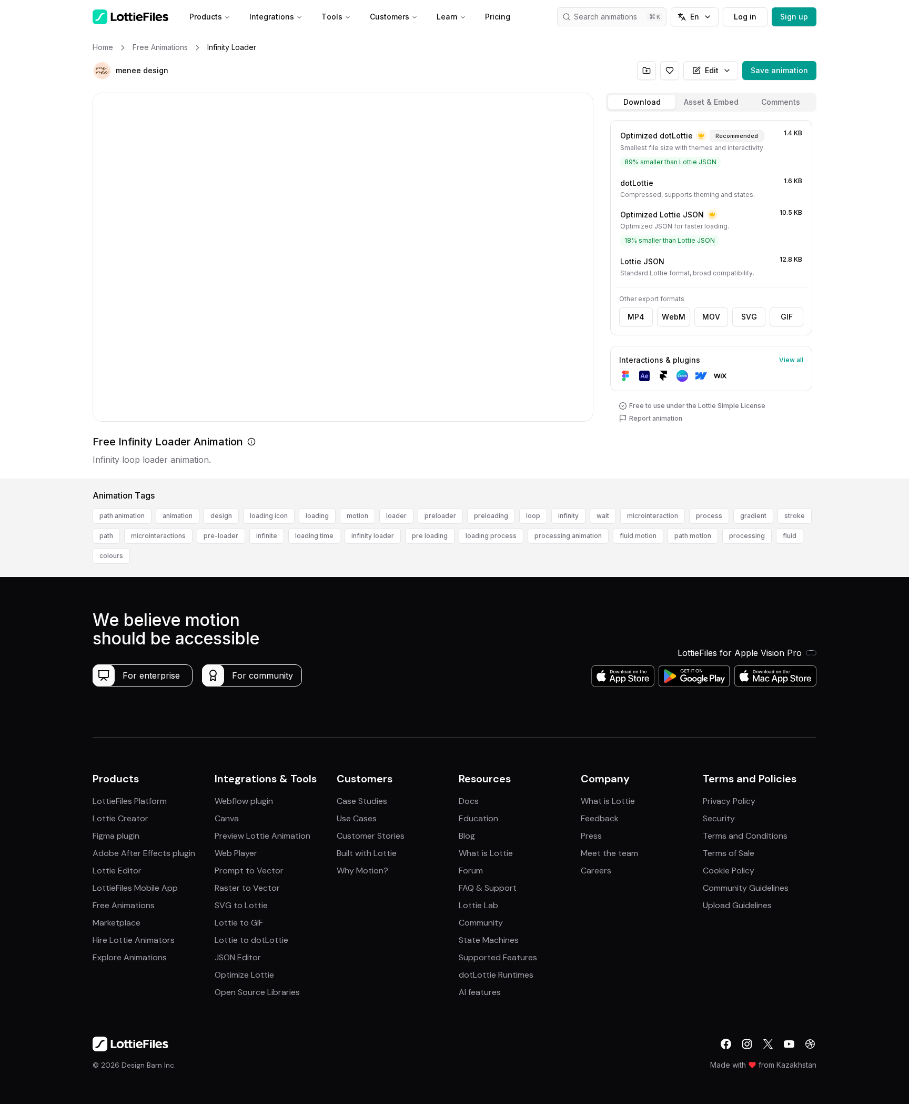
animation (178, 516)
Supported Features (498, 957)
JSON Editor (238, 957)
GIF (787, 316)
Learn (447, 16)
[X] (768, 1044)
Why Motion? (362, 870)
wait (603, 516)
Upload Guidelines (737, 905)
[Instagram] (747, 1044)
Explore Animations (130, 957)
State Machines (489, 940)
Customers (389, 16)
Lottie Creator (120, 818)
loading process (491, 536)
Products (205, 16)
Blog (467, 835)
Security (719, 818)
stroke (794, 516)
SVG (749, 316)
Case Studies (362, 801)
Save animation (779, 70)
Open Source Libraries (257, 992)
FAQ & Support (488, 887)
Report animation (655, 418)
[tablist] (711, 102)
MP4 (636, 316)
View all (791, 360)
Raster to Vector (247, 887)
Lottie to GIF (239, 922)
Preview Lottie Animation (262, 835)
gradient (753, 516)
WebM (673, 316)
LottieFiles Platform (130, 801)
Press (591, 835)
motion (357, 516)
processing (747, 536)
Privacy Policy (729, 801)
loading (317, 516)
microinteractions (158, 536)
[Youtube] (789, 1044)
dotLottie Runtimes (496, 974)
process (709, 516)
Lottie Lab (478, 905)
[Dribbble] (810, 1044)
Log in (745, 16)
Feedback (600, 818)
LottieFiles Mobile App (135, 887)
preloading (491, 516)
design (221, 516)
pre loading (430, 536)
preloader (440, 516)
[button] (102, 70)
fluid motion (638, 536)
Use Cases (357, 818)
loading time (314, 536)
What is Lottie (486, 853)
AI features (480, 992)
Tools (331, 16)
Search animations (605, 16)
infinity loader (372, 536)
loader (396, 516)
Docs (469, 801)
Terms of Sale (728, 853)
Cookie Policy (728, 870)
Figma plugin (116, 835)
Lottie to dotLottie (251, 940)
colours (111, 556)
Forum (471, 870)
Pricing (497, 16)
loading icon (269, 516)
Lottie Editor (117, 870)
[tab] (641, 102)
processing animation (568, 536)
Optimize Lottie (244, 974)
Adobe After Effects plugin (144, 853)
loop (533, 516)
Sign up (794, 16)
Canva (227, 818)
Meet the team (609, 853)
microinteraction (652, 516)
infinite (266, 536)
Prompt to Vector (249, 870)
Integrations (271, 16)
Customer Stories (371, 835)
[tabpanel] (711, 297)
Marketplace (116, 922)
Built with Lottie (367, 853)
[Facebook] (726, 1044)
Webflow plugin (244, 801)
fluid (789, 536)
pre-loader (221, 536)
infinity (568, 516)
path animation (122, 516)
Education (478, 818)
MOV (711, 316)
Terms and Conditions (745, 835)
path (106, 536)
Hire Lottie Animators (134, 940)
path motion (692, 536)
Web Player (236, 853)
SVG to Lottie (241, 905)
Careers (596, 870)
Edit (712, 70)
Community (481, 922)
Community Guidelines (746, 887)
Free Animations (124, 905)
